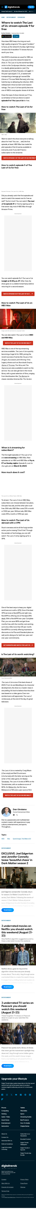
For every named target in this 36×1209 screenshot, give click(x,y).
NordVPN (17, 613)
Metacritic (12, 787)
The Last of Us (6, 60)
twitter (17, 815)
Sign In (31, 7)
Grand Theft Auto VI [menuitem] (6, 11)
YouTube (16, 1095)
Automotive (5, 1126)
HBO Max (26, 500)
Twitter (11, 1095)
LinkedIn (30, 1095)
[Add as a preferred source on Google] (6, 36)
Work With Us (5, 1183)
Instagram (7, 1095)
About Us (4, 1134)
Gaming (3, 1114)
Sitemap (22, 1187)
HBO (2, 838)
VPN (19, 610)
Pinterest (25, 1095)
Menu (2, 7)
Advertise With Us (6, 1140)
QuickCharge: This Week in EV (22, 838)
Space (22, 1114)
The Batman (22, 376)
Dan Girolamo (6, 33)
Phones (3, 1108)
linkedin (13, 815)
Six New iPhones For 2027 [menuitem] (20, 11)
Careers (3, 1179)
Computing (5, 1111)
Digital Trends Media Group (10, 1197)
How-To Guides (25, 1123)
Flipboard (2, 1099)
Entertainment (5, 1123)
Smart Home (5, 1120)
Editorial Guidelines (7, 1144)
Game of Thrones (7, 365)
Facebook (2, 1095)
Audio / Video (5, 1117)
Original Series (24, 1126)
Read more (8, 910)
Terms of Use (5, 1191)
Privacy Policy (24, 1179)
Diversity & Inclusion (7, 1187)
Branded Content (25, 1139)
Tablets (22, 1108)
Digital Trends (10, 9)
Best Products (24, 1120)
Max (8, 838)
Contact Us (4, 1137)
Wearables (23, 1111)
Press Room (24, 1183)
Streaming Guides (25, 1117)
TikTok (21, 1095)
